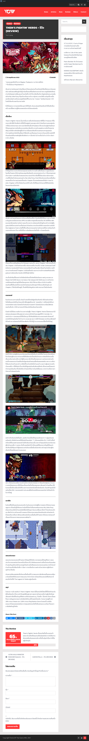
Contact (83, 12)
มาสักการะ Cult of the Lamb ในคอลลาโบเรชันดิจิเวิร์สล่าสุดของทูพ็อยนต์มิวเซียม (73, 55)
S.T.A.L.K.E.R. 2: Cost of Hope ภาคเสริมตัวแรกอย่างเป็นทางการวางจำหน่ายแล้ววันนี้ (73, 45)
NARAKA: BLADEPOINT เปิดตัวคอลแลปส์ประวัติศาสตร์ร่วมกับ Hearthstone (73, 73)
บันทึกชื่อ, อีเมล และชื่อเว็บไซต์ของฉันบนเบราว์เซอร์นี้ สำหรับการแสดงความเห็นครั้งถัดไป (30, 719)
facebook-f (81, 4)
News (60, 12)
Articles (53, 12)
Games (9, 23)
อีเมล (8, 698)
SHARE (53, 77)
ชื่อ (7, 690)
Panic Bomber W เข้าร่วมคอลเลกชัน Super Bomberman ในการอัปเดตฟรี (73, 64)
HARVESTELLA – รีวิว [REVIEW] (42, 657)
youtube (84, 4)
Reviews (68, 12)
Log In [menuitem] (4, 1)
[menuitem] (1, 1)
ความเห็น (9, 675)
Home (46, 12)
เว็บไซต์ (8, 707)
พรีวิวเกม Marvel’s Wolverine (73, 80)
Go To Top (84, 737)
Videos (75, 12)
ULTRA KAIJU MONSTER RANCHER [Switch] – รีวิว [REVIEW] (16, 657)
